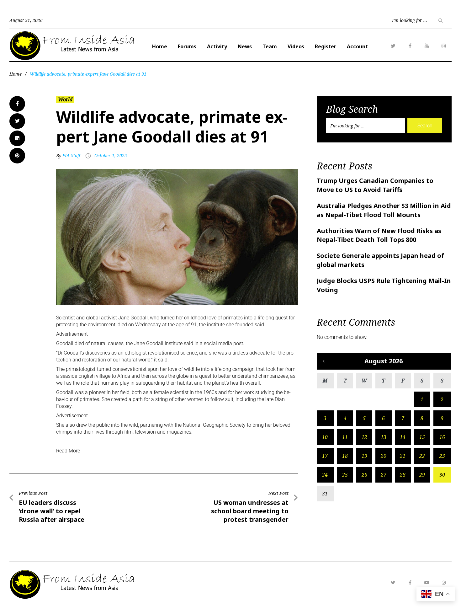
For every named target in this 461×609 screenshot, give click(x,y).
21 (402, 455)
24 (325, 474)
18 (345, 455)
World (65, 99)
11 (345, 437)
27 (383, 474)
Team (269, 46)
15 (422, 437)
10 (325, 437)
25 (345, 474)
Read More (68, 451)
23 (442, 455)
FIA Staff (71, 155)
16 (442, 437)
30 (442, 474)
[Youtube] (427, 582)
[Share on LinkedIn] (17, 138)
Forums (187, 46)
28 (402, 474)
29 (422, 474)
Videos (296, 46)
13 (383, 437)
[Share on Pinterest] (17, 155)
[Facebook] (410, 46)
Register (325, 46)
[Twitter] (393, 46)
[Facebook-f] (410, 582)
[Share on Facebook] (17, 104)
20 (383, 455)
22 (422, 455)
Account (357, 46)
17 (325, 455)
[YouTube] (427, 46)
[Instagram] (444, 46)
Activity (217, 46)
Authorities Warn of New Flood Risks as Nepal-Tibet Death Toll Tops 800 (379, 235)
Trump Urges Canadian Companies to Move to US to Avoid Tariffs (375, 185)
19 (364, 455)
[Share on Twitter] (17, 121)
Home (159, 46)
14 (402, 437)
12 (364, 437)
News (245, 46)
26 (364, 474)
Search (424, 126)
